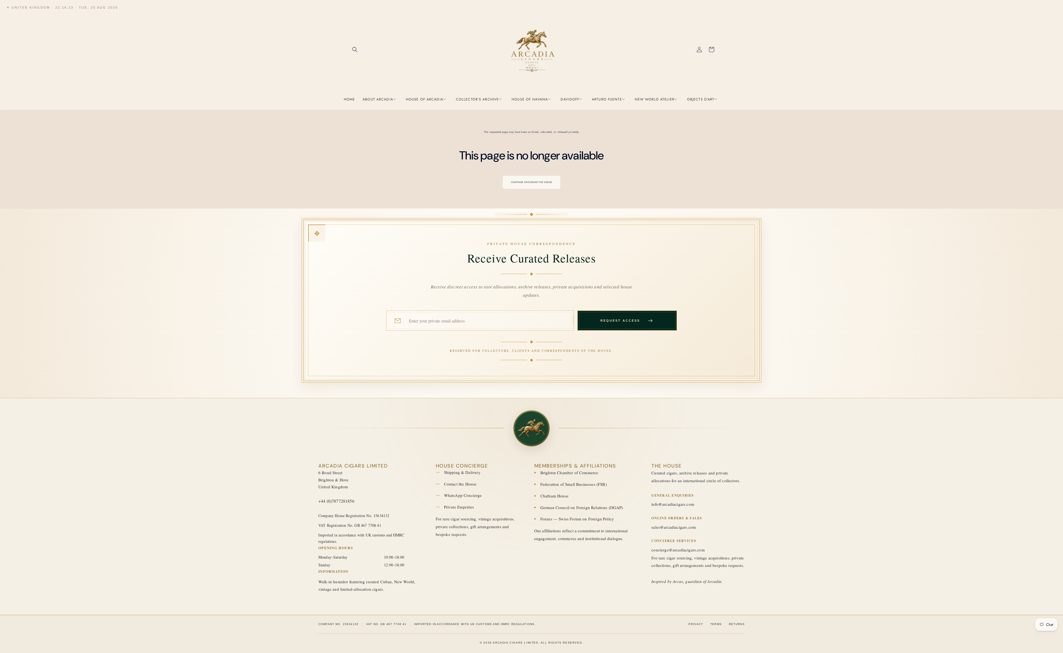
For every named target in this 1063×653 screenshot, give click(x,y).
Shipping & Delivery (462, 472)
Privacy (695, 624)
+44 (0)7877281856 (336, 501)
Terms (716, 624)
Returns (737, 624)
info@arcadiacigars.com (672, 504)
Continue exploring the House (531, 182)
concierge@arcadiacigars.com (678, 550)
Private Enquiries (459, 507)
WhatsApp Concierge (463, 495)
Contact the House (460, 484)
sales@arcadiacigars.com (673, 527)
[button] (355, 49)
